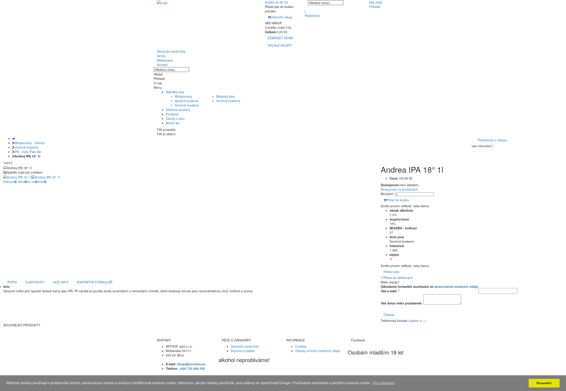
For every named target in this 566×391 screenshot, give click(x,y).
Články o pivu (175, 118)
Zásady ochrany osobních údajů (317, 350)
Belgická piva (225, 96)
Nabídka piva (175, 92)
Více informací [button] (383, 383)
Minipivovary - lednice (29, 143)
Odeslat (389, 314)
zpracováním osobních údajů (456, 286)
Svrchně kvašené (187, 105)
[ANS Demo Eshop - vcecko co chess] (162, 2)
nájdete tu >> (417, 320)
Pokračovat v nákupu (492, 140)
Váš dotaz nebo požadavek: (402, 303)
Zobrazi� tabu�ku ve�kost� (25, 181)
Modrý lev (173, 123)
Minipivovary (183, 96)
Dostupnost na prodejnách (399, 189)
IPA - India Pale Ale (27, 151)
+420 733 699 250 (192, 368)
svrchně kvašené (26, 147)
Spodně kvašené (186, 101)
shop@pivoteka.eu (191, 364)
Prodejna (172, 114)
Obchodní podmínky (245, 346)
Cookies (300, 346)
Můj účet (375, 2)
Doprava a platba (243, 350)
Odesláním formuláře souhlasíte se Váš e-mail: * (429, 288)
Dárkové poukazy (178, 109)
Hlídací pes (391, 271)
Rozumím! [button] (544, 383)
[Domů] (13, 138)
